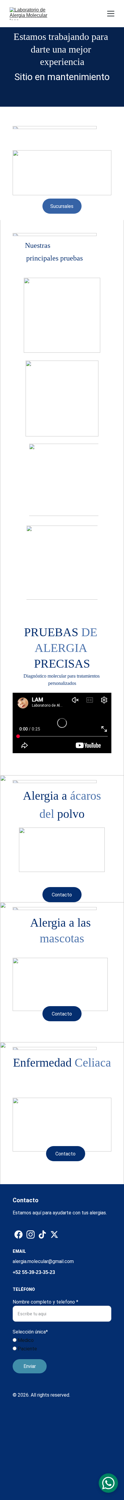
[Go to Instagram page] (30, 1234)
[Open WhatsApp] (108, 1483)
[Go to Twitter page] (54, 1234)
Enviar (29, 1366)
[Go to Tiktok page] (42, 1234)
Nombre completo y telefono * (45, 1302)
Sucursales (61, 206)
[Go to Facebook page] (18, 1234)
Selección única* (30, 1332)
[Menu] (110, 13)
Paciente (27, 1349)
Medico (25, 1340)
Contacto (62, 895)
